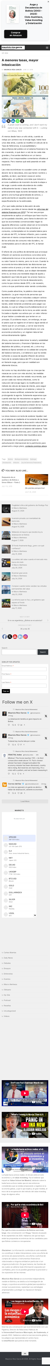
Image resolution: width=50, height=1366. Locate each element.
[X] (9, 121)
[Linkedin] (13, 121)
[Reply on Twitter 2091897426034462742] (9, 725)
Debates (7, 963)
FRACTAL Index (15, 755)
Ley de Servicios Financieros (31, 462)
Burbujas (33, 459)
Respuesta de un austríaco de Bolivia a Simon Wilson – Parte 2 (11, 479)
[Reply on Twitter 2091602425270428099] (9, 744)
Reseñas (7, 1005)
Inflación (16, 462)
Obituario (7, 990)
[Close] (48, 1)
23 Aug (10, 738)
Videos (6, 1016)
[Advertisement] (25, 1049)
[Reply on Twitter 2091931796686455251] (9, 793)
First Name (6, 674)
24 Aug (10, 716)
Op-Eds (5, 53)
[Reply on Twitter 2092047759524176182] (9, 774)
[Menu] (47, 47)
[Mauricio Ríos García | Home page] (17, 48)
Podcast (7, 1000)
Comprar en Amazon (16, 34)
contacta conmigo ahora (36, 446)
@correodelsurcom (32, 784)
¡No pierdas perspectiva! (35, 488)
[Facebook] (4, 121)
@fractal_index (28, 755)
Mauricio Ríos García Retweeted (26, 709)
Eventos (7, 979)
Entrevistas (8, 974)
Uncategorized (10, 1011)
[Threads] (22, 121)
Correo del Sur (14, 784)
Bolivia (10, 459)
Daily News (8, 958)
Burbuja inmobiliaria (21, 459)
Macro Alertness (10, 984)
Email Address (8, 666)
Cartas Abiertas (10, 952)
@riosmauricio (35, 713)
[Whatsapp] (18, 121)
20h (37, 755)
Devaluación (7, 462)
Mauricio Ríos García (13, 70)
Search (4, 648)
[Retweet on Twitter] (14, 709)
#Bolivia (11, 758)
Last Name (6, 682)
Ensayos (7, 968)
